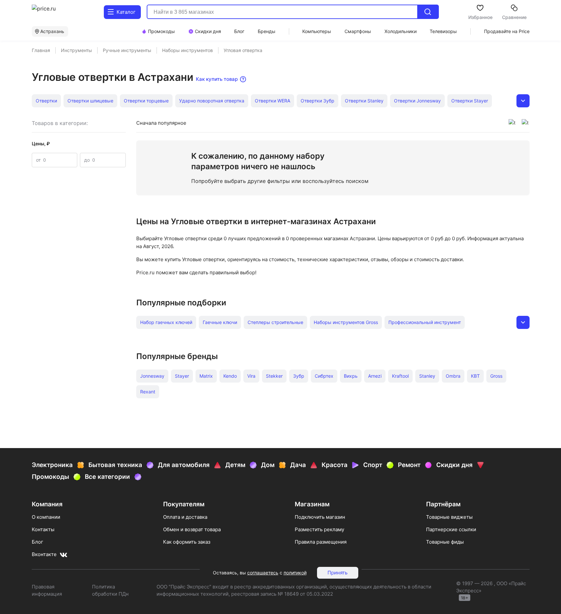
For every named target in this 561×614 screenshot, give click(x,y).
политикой (295, 572)
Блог (37, 542)
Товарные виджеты (449, 517)
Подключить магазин (320, 517)
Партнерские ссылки (451, 529)
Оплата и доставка (185, 517)
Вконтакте (44, 554)
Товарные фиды (445, 542)
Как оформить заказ (186, 542)
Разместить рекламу (319, 529)
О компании (46, 517)
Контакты (43, 529)
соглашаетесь (262, 572)
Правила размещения (320, 542)
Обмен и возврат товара (192, 529)
